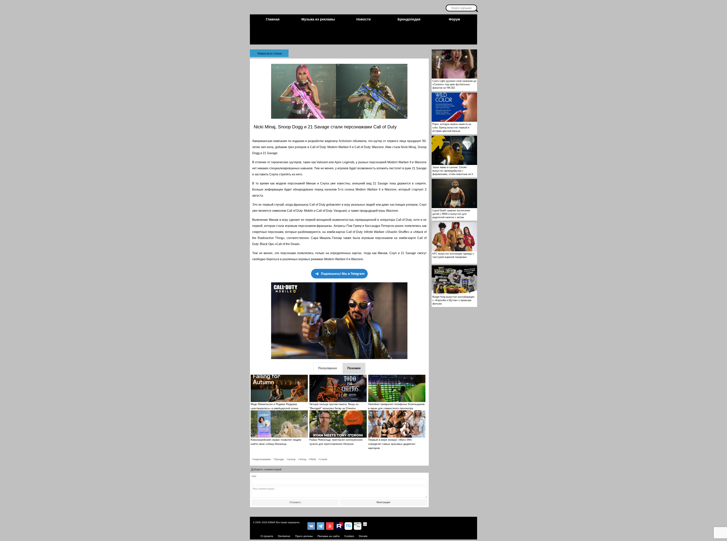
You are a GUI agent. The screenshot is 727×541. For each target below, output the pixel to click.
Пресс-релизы (304, 536)
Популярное (327, 368)
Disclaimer (284, 536)
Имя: (254, 476)
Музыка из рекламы (318, 19)
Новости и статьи (269, 53)
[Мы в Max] (357, 526)
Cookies (349, 536)
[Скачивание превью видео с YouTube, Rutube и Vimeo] (348, 526)
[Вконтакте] (311, 526)
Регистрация (383, 502)
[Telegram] (320, 526)
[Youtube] (330, 526)
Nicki (313, 459)
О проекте (267, 536)
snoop (292, 459)
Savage (279, 459)
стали (323, 459)
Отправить (295, 502)
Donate (363, 536)
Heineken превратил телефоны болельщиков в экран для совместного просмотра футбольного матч (396, 408)
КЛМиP (271, 522)
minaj (303, 459)
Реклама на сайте (328, 536)
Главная (273, 19)
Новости (363, 19)
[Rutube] (339, 526)
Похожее (354, 368)
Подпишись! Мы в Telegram (343, 274)
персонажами (262, 459)
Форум (454, 19)
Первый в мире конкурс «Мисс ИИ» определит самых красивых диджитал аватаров (391, 444)
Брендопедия (409, 19)
